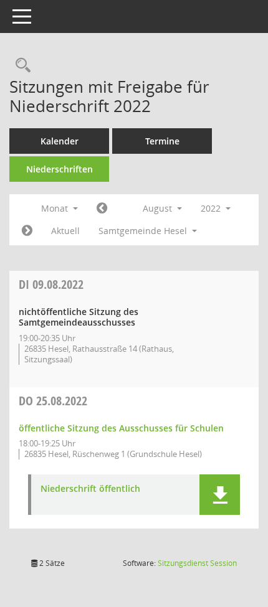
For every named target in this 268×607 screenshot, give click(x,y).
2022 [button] (212, 208)
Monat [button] (55, 208)
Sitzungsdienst (197, 563)
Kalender (60, 141)
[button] (219, 494)
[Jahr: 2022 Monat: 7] (102, 208)
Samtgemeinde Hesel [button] (143, 231)
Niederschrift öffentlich (90, 489)
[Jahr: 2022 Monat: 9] (27, 231)
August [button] (159, 208)
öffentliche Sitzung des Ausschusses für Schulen (121, 428)
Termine (162, 141)
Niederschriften (59, 169)
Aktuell (65, 231)
